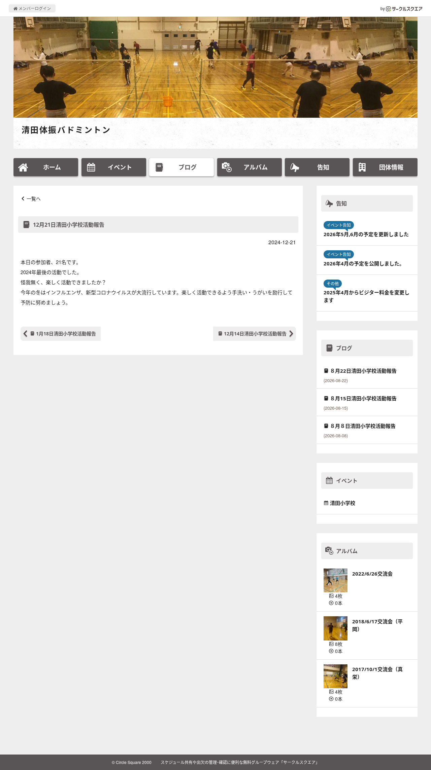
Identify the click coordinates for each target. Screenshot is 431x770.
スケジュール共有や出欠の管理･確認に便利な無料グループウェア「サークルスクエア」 (240, 762)
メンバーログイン (34, 8)
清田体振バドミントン (66, 129)
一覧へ (34, 198)
